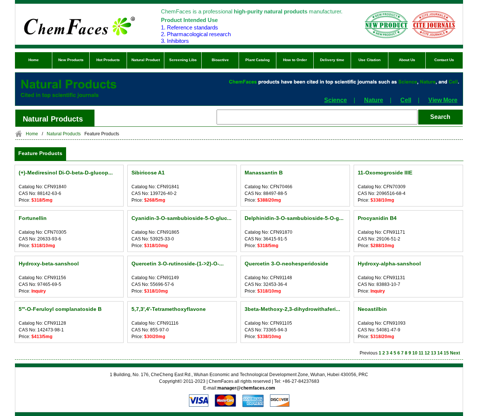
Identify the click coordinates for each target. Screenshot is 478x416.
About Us (407, 60)
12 (427, 353)
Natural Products (64, 133)
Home (33, 60)
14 (440, 353)
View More (442, 100)
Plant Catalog (257, 60)
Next (455, 353)
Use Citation (369, 60)
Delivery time (332, 60)
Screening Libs (183, 60)
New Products (71, 60)
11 (421, 353)
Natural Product (145, 60)
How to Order (295, 60)
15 (446, 353)
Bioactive (220, 60)
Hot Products (108, 60)
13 (433, 353)
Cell (405, 100)
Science (335, 100)
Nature (373, 100)
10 (415, 353)
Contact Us (444, 60)
